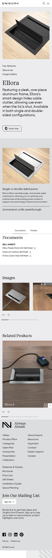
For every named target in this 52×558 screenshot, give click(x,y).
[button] (48, 3)
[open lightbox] (15, 297)
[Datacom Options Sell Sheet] (16, 252)
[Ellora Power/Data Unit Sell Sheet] (19, 248)
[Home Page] (12, 3)
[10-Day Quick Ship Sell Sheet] (16, 256)
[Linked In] (16, 534)
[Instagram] (10, 534)
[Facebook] (4, 534)
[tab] (26, 196)
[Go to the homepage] (11, 425)
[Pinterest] (21, 534)
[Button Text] (9, 501)
